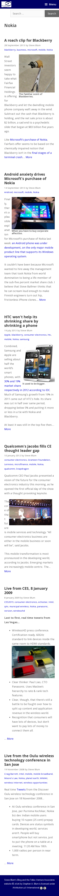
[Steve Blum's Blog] (6, 4)
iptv (6, 606)
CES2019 (8, 601)
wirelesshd (19, 610)
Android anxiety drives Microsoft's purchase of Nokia (25, 178)
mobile (42, 49)
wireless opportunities (35, 782)
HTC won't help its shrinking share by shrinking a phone (21, 321)
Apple (7, 334)
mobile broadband (43, 773)
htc (49, 334)
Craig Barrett (11, 773)
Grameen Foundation (39, 459)
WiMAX (43, 778)
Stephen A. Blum (31, 884)
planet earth (32, 778)
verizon (8, 610)
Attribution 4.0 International (26, 888)
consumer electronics (35, 334)
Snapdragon (22, 468)
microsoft (32, 49)
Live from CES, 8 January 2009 (26, 590)
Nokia (50, 49)
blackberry (10, 49)
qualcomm (9, 468)
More (29, 157)
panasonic (42, 606)
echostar (42, 601)
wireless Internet (13, 782)
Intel (51, 601)
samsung (24, 339)
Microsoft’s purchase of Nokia (28, 139)
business (21, 49)
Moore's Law (10, 778)
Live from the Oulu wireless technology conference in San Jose (29, 760)
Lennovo (8, 464)
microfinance (21, 464)
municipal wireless (19, 606)
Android (8, 192)
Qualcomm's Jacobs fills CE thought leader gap (27, 448)
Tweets (21, 789)
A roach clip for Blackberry (28, 40)
